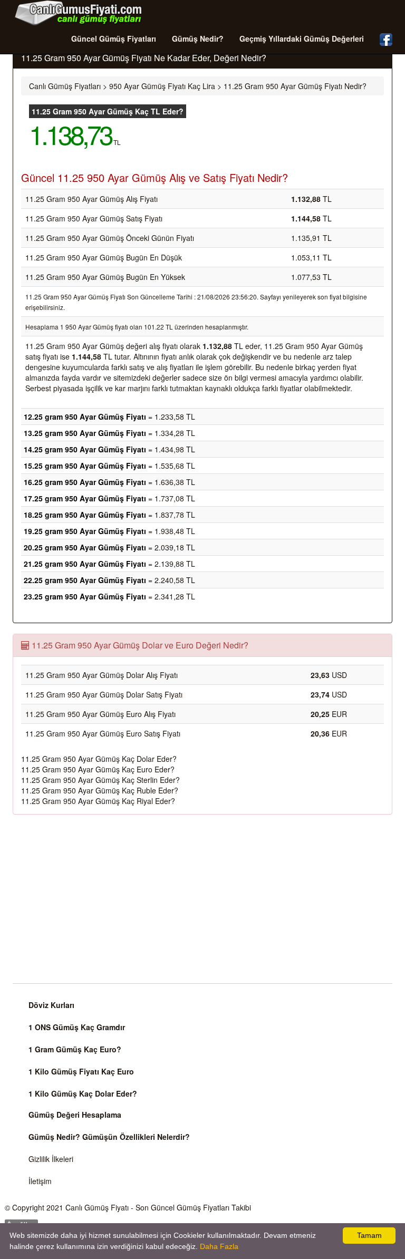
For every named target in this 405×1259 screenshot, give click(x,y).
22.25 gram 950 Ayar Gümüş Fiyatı (85, 580)
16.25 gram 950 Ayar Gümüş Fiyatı (85, 482)
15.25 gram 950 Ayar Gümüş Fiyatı (85, 465)
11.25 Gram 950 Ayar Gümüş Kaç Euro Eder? (98, 769)
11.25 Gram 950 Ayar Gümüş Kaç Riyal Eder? (98, 801)
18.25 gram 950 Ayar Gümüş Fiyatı (85, 514)
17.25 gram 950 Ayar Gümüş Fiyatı (85, 498)
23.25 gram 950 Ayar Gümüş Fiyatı (85, 596)
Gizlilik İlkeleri (50, 1159)
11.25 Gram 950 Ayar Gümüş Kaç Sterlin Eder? (100, 779)
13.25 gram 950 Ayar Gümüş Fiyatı (85, 433)
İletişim (40, 1181)
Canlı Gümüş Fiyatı (97, 1207)
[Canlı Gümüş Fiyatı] (78, 12)
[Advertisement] (202, 899)
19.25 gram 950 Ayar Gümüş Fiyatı (85, 531)
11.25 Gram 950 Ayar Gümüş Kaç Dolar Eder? (99, 758)
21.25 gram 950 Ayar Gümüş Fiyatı (85, 563)
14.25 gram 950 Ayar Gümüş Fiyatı (85, 449)
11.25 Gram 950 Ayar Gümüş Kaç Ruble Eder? (99, 790)
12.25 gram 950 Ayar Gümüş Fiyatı (85, 416)
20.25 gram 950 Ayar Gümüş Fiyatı (85, 547)
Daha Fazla (219, 1246)
